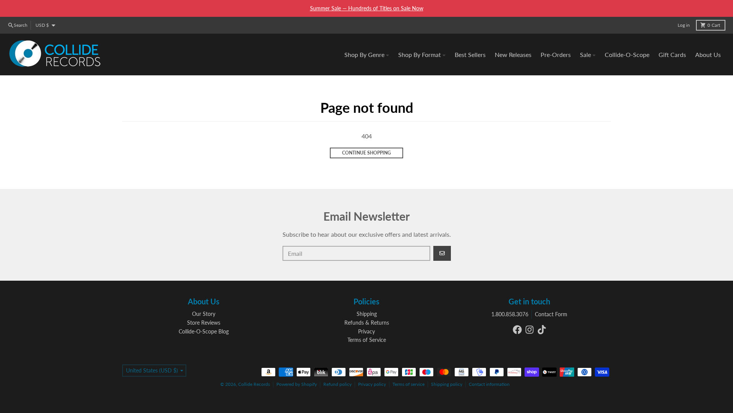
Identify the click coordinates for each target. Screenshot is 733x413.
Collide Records (254, 384)
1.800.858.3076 (509, 314)
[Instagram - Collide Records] (529, 329)
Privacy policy (372, 384)
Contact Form (551, 314)
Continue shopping (366, 153)
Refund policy (337, 384)
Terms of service (408, 384)
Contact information (489, 384)
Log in (684, 25)
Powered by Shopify (296, 384)
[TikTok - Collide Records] (541, 329)
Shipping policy (446, 384)
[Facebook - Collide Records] (517, 329)
